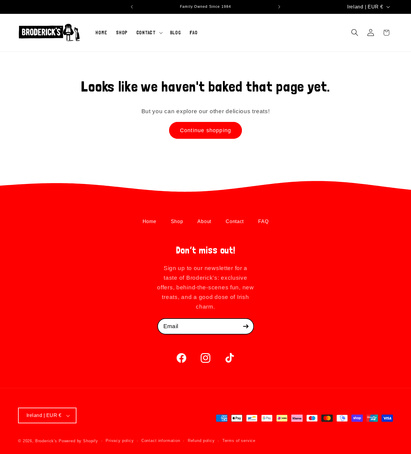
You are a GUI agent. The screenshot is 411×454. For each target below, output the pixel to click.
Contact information (160, 440)
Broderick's (46, 441)
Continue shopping (205, 130)
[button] (148, 32)
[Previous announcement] (131, 7)
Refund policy (201, 440)
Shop (177, 221)
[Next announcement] (279, 7)
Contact (235, 221)
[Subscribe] (246, 326)
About (204, 221)
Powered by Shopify (78, 441)
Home (149, 221)
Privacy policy (120, 440)
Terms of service (238, 440)
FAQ (263, 221)
